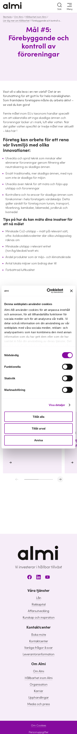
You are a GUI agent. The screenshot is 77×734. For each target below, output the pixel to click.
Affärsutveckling (38, 611)
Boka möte (38, 634)
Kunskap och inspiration (39, 617)
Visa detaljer (57, 405)
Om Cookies (38, 725)
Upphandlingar (38, 697)
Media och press (38, 704)
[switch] (67, 367)
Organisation (38, 684)
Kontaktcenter (38, 641)
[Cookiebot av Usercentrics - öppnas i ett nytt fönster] (47, 290)
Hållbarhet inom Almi (36, 17)
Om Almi (18, 17)
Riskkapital (39, 604)
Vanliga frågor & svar (38, 647)
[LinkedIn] (38, 577)
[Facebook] (29, 577)
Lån (38, 598)
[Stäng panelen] (71, 290)
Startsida (7, 17)
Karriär (38, 691)
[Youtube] (47, 577)
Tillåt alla (38, 416)
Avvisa (38, 440)
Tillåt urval (38, 428)
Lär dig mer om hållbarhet (16, 20)
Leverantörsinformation (38, 654)
